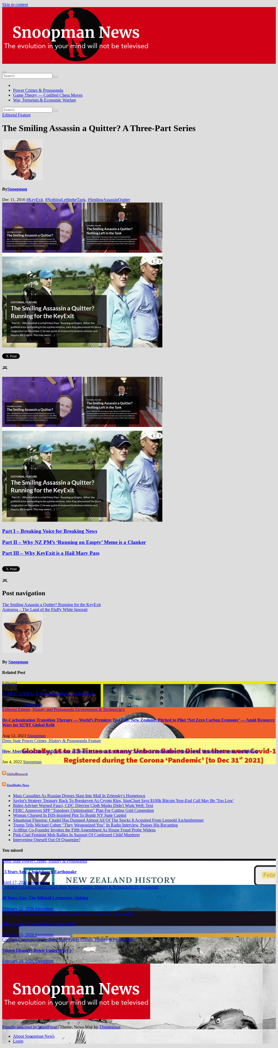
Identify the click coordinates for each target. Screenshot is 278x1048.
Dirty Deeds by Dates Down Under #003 (39, 924)
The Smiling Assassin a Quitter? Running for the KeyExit (51, 604)
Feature (24, 115)
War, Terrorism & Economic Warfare (44, 100)
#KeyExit (34, 199)
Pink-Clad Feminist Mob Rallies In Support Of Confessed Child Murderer (76, 834)
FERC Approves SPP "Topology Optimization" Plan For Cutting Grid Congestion (83, 810)
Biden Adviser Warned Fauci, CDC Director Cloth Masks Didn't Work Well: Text (83, 805)
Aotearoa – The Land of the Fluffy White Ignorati (44, 609)
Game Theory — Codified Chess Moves (48, 95)
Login (18, 1041)
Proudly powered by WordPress (30, 1027)
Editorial (10, 115)
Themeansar (109, 1027)
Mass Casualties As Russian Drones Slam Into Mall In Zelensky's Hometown (79, 795)
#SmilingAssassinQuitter (109, 199)
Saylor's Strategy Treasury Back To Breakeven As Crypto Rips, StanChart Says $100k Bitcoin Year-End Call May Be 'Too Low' (123, 800)
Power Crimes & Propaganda (38, 90)
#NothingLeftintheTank (65, 199)
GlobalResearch (17, 773)
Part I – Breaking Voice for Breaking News (49, 531)
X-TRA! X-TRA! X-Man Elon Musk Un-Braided (47, 694)
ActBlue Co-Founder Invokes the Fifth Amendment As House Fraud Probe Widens (84, 830)
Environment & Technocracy (100, 709)
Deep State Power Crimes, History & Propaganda (45, 740)
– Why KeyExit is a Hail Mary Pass (50, 553)
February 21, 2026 (18, 934)
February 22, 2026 (18, 908)
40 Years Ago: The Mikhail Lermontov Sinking (45, 897)
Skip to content (15, 4)
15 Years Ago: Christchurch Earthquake (39, 871)
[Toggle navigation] (4, 72)
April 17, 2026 (15, 882)
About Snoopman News (34, 1036)
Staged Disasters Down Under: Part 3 (36, 950)
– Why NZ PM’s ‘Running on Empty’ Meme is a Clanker (74, 542)
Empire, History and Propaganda (46, 709)
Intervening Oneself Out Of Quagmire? (46, 839)
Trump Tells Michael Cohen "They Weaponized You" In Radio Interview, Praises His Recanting (95, 825)
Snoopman (17, 189)
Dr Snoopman (146, 887)
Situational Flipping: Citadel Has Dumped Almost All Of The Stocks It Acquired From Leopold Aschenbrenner (108, 820)
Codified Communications (25, 887)
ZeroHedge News (18, 785)
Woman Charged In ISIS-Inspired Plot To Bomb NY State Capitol (69, 815)
